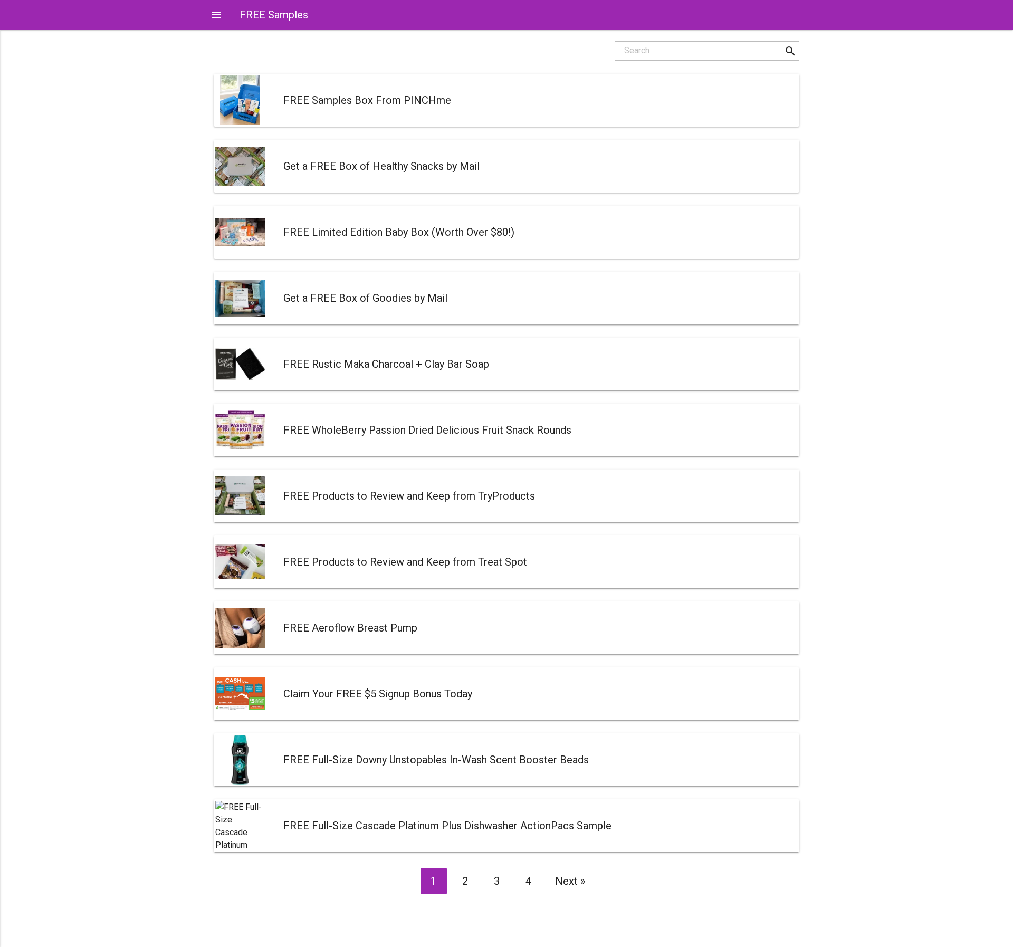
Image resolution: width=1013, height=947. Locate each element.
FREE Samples (274, 14)
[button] (790, 51)
